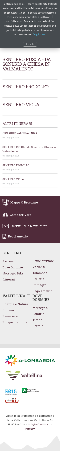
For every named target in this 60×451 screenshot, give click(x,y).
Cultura (8, 310)
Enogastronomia (14, 322)
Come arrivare (43, 261)
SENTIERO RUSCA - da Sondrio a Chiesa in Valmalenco (26, 64)
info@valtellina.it (39, 424)
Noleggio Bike (13, 273)
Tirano (37, 320)
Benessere (10, 316)
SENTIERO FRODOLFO (25, 87)
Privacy (30, 428)
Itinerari (8, 279)
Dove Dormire (12, 267)
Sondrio (38, 314)
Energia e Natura (15, 304)
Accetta (30, 44)
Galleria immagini (40, 282)
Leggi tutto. (39, 34)
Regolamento (42, 291)
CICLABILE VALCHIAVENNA (19, 133)
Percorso (8, 261)
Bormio (37, 326)
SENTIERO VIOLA (20, 104)
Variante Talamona (39, 270)
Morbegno (40, 308)
